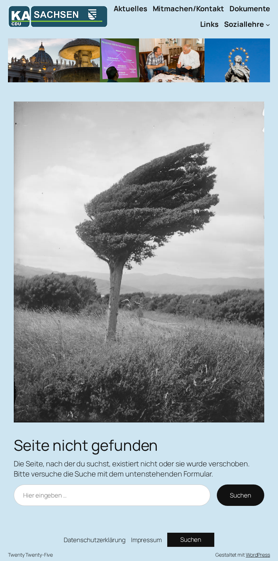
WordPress (258, 554)
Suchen (240, 495)
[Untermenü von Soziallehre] (268, 24)
